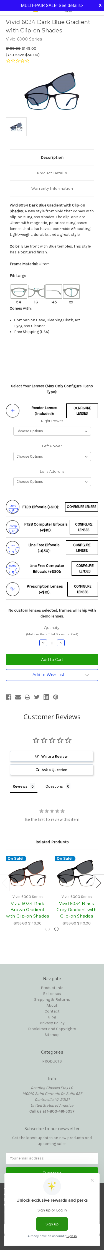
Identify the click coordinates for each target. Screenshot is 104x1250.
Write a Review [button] (54, 756)
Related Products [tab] (52, 841)
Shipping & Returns (52, 999)
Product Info (52, 987)
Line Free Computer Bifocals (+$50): (46, 568)
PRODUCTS (52, 1061)
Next (98, 882)
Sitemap (52, 1034)
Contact (52, 1011)
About (52, 1005)
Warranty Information (52, 188)
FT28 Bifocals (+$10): (40, 507)
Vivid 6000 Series (24, 39)
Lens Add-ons (52, 471)
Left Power (52, 446)
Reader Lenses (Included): (44, 410)
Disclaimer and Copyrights (52, 1028)
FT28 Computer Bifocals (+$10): (46, 527)
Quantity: (52, 630)
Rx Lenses (52, 993)
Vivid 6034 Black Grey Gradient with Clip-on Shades (77, 910)
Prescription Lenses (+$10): (45, 589)
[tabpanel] (27, 891)
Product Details (52, 172)
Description (52, 157)
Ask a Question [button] (54, 769)
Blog (52, 1017)
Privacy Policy (52, 1023)
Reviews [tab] (20, 786)
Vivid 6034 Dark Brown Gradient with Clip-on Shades (27, 910)
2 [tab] (56, 929)
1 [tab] (47, 929)
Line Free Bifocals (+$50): (44, 548)
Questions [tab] (54, 786)
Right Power (52, 421)
